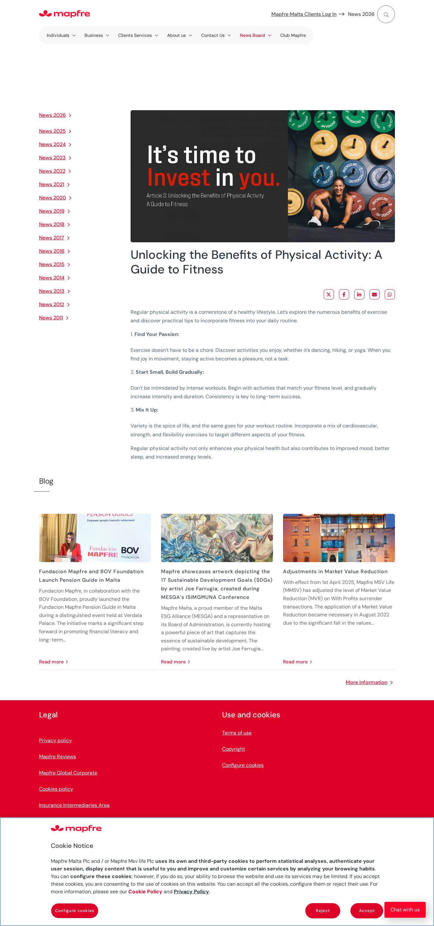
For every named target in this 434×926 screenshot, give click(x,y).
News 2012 (51, 304)
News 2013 (51, 291)
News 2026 (361, 14)
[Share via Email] (375, 294)
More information (366, 682)
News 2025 (52, 131)
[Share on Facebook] (344, 294)
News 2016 (51, 251)
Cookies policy (56, 789)
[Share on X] (329, 294)
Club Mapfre (293, 35)
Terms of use (237, 732)
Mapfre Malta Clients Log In (303, 14)
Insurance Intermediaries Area (74, 805)
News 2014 (51, 277)
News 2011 (51, 317)
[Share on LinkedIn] (359, 294)
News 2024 (52, 144)
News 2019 (51, 211)
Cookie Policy (145, 891)
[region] (217, 871)
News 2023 (52, 157)
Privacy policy (55, 740)
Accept (367, 910)
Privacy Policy (191, 891)
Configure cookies (74, 910)
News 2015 (51, 264)
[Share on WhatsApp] (390, 294)
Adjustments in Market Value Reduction (335, 571)
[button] (405, 910)
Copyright (233, 749)
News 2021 (51, 184)
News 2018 (51, 224)
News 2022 (52, 171)
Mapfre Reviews (57, 756)
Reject (323, 910)
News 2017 (51, 237)
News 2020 (52, 197)
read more (51, 662)
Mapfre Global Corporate (68, 772)
